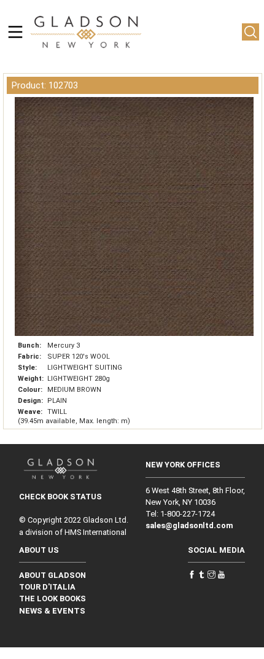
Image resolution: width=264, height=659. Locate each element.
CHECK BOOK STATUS (60, 496)
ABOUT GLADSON (52, 575)
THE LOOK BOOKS (52, 598)
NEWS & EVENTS (52, 610)
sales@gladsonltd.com (189, 525)
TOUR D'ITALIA (47, 586)
